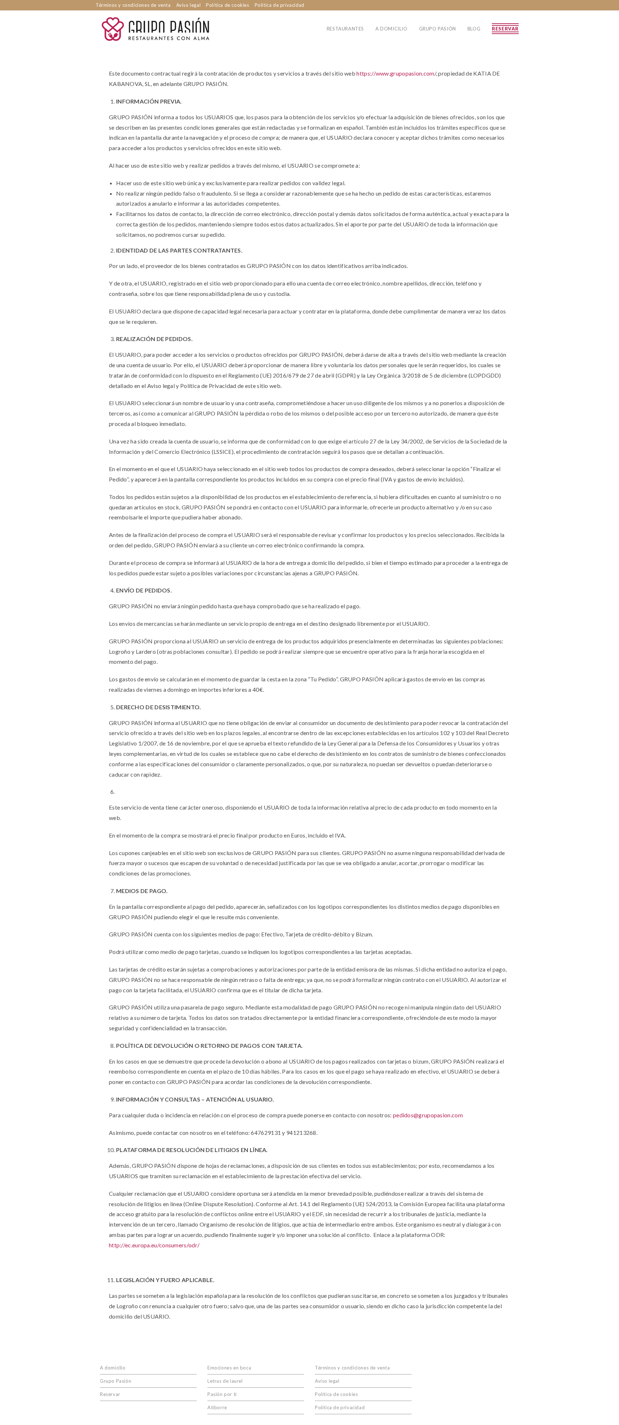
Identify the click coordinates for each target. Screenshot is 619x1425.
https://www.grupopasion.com (395, 73)
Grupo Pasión (115, 1381)
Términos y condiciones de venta (133, 5)
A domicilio (113, 1368)
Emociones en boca (229, 1368)
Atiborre (217, 1407)
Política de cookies (227, 5)
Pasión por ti (222, 1394)
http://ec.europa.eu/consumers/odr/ (154, 1245)
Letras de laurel (225, 1381)
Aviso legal (188, 5)
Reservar (110, 1394)
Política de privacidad (279, 5)
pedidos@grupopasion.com (428, 1115)
